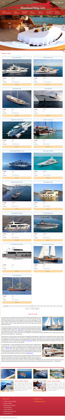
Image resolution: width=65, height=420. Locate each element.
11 (38, 306)
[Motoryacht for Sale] (40, 374)
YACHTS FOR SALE (8, 409)
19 (26, 308)
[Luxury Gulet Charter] (8, 374)
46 (33, 308)
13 (44, 306)
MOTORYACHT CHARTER (9, 405)
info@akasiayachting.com (39, 401)
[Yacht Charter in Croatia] (24, 374)
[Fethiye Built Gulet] (17, 99)
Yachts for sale (8, 347)
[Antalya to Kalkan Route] (57, 374)
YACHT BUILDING (8, 407)
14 (48, 306)
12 (41, 306)
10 (35, 306)
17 (57, 306)
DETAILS (17, 84)
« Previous (5, 306)
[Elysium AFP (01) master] (17, 68)
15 (51, 306)
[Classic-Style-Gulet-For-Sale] (17, 286)
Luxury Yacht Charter (53, 381)
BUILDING (32, 12)
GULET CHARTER (8, 403)
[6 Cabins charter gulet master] (48, 130)
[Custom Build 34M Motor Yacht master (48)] (17, 161)
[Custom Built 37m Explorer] (17, 255)
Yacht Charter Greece (21, 381)
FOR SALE (40, 12)
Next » (37, 308)
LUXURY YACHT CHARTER (10, 401)
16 (54, 306)
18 (61, 306)
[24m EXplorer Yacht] (48, 192)
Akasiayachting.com (32, 7)
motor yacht (20, 329)
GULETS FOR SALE (8, 413)
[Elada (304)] (17, 130)
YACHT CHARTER (6, 12)
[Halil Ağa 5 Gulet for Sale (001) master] (17, 192)
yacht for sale (29, 340)
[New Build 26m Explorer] (17, 223)
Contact (62, 2)
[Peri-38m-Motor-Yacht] (48, 223)
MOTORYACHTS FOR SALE (10, 411)
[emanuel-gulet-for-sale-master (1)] (48, 255)
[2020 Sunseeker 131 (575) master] (48, 68)
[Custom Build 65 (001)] (48, 99)
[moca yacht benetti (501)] (48, 161)
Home (55, 2)
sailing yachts (30, 353)
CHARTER (16, 12)
